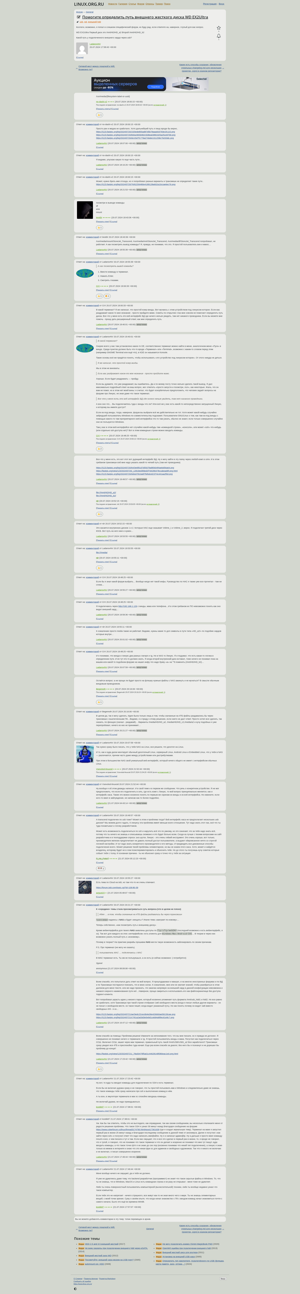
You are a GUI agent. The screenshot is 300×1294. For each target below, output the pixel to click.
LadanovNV (95, 44)
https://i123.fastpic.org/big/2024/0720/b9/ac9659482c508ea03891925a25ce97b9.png (135, 135)
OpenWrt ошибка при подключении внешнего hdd (186, 1248)
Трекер (159, 4)
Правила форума (91, 1279)
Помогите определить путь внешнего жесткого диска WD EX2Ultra (145, 16)
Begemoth (101, 689)
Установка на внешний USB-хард (178, 1257)
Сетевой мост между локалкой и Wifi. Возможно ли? (97, 68)
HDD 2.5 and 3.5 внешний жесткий (101, 1244)
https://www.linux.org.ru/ (83, 1284)
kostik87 (100, 1107)
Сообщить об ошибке (82, 1281)
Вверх (223, 1279)
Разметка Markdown (107, 1279)
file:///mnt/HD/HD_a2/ (106, 492)
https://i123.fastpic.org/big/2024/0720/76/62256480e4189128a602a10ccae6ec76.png (135, 184)
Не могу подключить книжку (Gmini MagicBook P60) (187, 1244)
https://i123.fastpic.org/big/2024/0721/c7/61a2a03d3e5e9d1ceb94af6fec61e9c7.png (135, 1017)
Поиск (167, 4)
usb (81, 22)
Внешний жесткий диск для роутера (180, 1252)
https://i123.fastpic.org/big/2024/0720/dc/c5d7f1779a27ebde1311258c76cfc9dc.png (135, 138)
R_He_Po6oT (102, 858)
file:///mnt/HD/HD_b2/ (106, 496)
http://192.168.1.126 (127, 606)
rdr (97, 501)
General (89, 12)
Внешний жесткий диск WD (98, 1255)
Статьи (132, 4)
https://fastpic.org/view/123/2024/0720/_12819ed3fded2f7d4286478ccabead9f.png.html (137, 471)
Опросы (150, 4)
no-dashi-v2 (101, 102)
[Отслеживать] (219, 35)
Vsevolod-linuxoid (104, 769)
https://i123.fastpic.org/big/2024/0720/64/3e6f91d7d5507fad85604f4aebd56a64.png (135, 468)
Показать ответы (103, 109)
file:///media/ (101, 552)
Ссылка (80, 57)
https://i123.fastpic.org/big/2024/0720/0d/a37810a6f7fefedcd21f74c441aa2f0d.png (134, 474)
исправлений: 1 (160, 105)
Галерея (122, 4)
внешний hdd (94, 22)
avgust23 (100, 893)
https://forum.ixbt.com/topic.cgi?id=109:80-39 (117, 887)
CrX (98, 286)
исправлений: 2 (153, 504)
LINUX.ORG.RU (89, 4)
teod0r (99, 217)
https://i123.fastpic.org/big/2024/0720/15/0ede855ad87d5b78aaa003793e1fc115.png (135, 132)
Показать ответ (103, 221)
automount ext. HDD (94, 1264)
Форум (140, 4)
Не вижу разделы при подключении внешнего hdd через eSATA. (116, 1248)
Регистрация (210, 4)
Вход (221, 4)
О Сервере (78, 1279)
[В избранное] (219, 28)
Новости (112, 4)
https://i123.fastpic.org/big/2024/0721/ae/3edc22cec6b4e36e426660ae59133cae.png (135, 1014)
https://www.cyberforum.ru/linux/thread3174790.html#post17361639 (127, 1129)
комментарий (92, 124)
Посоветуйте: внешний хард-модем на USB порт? (109, 1260)
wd (85, 22)
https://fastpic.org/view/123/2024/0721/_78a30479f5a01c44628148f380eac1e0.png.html (137, 1054)
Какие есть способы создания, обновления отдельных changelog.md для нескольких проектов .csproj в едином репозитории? (200, 68)
